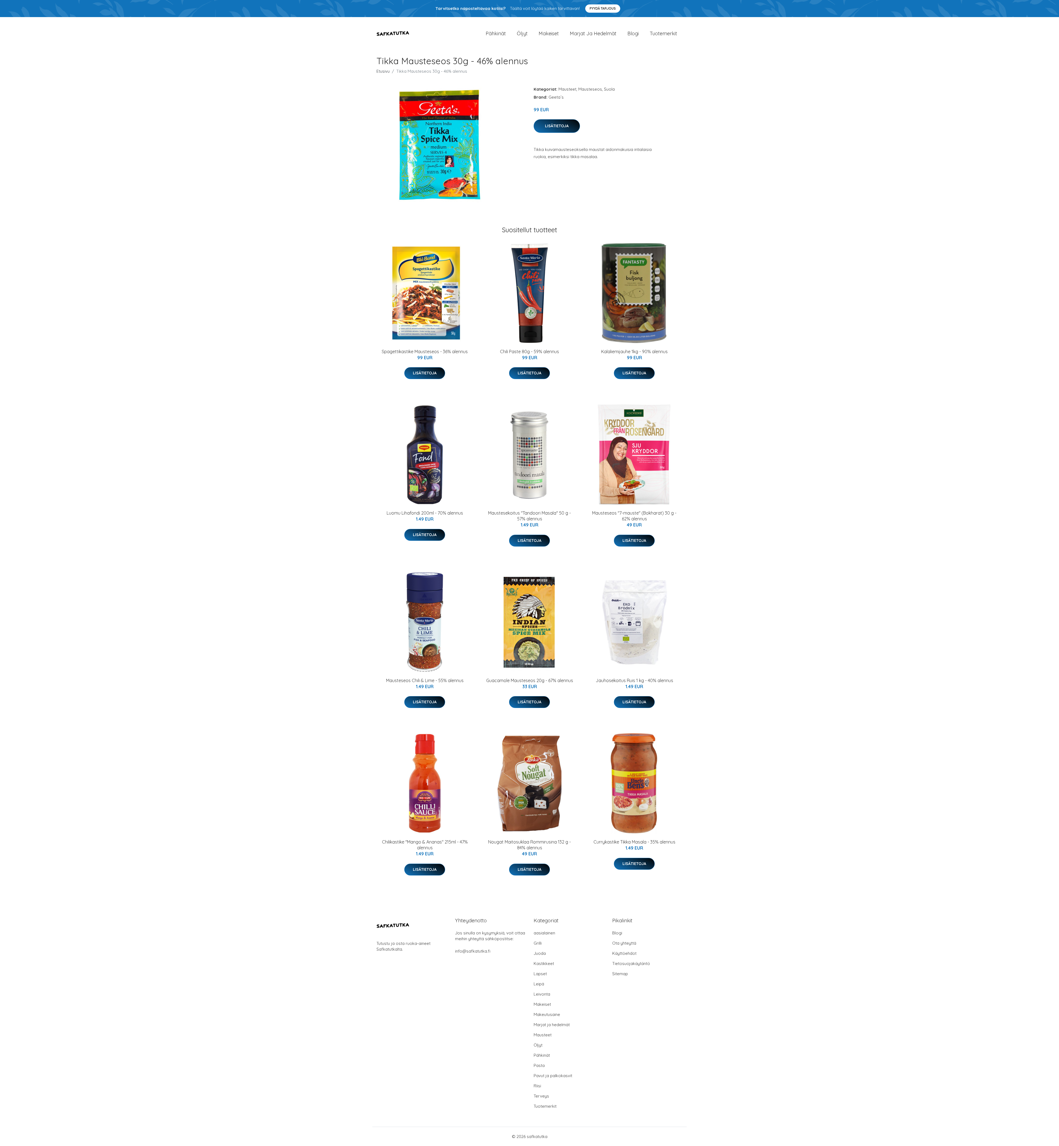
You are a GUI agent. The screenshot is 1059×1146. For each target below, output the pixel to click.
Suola (609, 89)
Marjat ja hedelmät (593, 33)
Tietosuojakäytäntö (631, 963)
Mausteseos (590, 89)
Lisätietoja (557, 125)
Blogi (633, 33)
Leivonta (542, 994)
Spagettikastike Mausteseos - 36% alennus (425, 351)
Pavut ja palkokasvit (553, 1075)
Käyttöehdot (624, 953)
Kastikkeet (544, 963)
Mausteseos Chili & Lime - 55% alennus (425, 680)
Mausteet (567, 89)
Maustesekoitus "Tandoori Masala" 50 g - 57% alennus (529, 515)
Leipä (539, 983)
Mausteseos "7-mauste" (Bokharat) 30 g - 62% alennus (634, 515)
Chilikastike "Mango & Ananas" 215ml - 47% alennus (425, 844)
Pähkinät (496, 33)
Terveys (541, 1096)
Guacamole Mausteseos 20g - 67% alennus (529, 680)
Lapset (540, 973)
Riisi (537, 1085)
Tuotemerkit (663, 33)
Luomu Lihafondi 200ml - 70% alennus (425, 513)
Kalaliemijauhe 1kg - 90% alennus (634, 351)
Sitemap (620, 973)
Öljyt (522, 33)
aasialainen (544, 933)
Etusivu (383, 71)
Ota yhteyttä (624, 943)
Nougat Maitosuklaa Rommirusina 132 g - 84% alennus (529, 844)
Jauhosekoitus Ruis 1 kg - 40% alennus (634, 680)
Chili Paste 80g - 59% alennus (529, 351)
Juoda (540, 953)
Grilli (538, 943)
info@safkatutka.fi (472, 951)
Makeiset (549, 33)
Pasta (539, 1065)
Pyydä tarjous (603, 8)
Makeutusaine (547, 1014)
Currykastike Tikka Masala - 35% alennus (634, 842)
